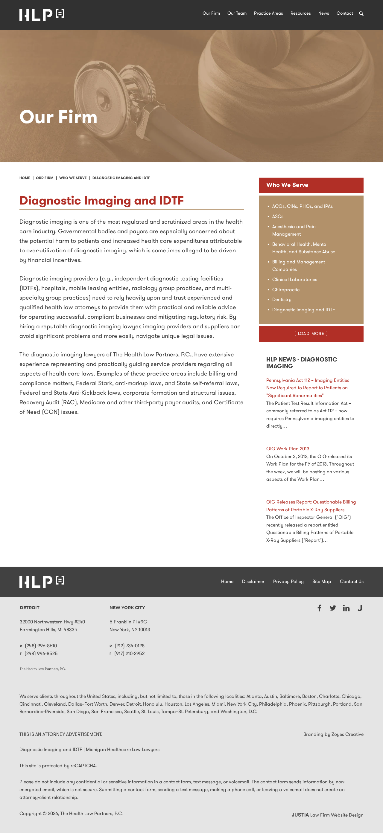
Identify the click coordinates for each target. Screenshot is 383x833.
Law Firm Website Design (328, 815)
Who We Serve (287, 185)
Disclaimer (253, 581)
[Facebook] (319, 608)
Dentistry (281, 300)
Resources (301, 13)
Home (227, 581)
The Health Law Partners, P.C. (91, 813)
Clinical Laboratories (294, 279)
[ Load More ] (311, 334)
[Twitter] (333, 608)
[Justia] (360, 608)
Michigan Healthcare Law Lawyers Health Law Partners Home (41, 14)
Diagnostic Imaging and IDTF (303, 310)
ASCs (277, 216)
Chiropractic (286, 290)
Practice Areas (268, 13)
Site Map (321, 581)
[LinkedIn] (346, 608)
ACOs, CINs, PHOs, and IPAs (302, 206)
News (323, 13)
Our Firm (211, 13)
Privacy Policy (288, 581)
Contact (345, 13)
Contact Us (352, 581)
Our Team (237, 13)
